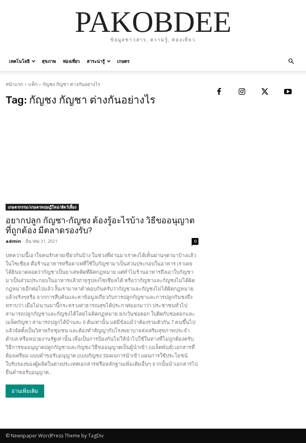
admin (13, 241)
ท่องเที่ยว (71, 61)
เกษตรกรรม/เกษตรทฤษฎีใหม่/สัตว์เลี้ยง (42, 207)
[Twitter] (265, 92)
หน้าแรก (14, 84)
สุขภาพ (49, 61)
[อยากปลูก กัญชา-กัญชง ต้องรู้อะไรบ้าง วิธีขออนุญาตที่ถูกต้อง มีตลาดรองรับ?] (102, 162)
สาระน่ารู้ (96, 61)
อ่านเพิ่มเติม (25, 391)
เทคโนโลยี (19, 61)
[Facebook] (219, 92)
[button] (290, 61)
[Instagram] (242, 92)
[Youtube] (288, 92)
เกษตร (123, 61)
